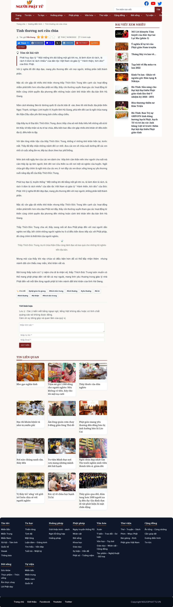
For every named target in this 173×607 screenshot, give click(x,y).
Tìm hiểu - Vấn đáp (34, 546)
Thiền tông (30, 529)
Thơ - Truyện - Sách (130, 529)
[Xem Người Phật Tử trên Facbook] (146, 3)
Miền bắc (29, 570)
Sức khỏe (5, 570)
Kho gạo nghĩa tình (27, 384)
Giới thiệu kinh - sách (59, 529)
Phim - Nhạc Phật (129, 533)
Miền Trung (6, 533)
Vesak (4, 551)
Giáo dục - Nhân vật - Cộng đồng (107, 547)
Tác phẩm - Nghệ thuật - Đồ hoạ (108, 555)
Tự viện (150, 15)
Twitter (68, 601)
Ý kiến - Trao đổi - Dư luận (107, 535)
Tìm (158, 9)
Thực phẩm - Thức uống (10, 576)
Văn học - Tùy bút (105, 541)
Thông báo (6, 555)
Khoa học (77, 542)
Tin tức (28, 15)
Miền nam (30, 579)
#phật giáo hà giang (37, 291)
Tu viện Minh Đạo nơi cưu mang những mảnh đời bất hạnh (60, 463)
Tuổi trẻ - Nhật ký (33, 551)
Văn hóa (89, 15)
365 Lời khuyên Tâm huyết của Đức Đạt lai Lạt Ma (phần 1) (143, 35)
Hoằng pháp (56, 15)
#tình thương (72, 291)
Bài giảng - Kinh (128, 538)
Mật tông (29, 538)
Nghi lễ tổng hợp (57, 533)
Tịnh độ (28, 533)
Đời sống (135, 15)
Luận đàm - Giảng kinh (36, 542)
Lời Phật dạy (7, 586)
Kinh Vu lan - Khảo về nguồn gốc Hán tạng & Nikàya (144, 78)
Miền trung (30, 574)
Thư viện (104, 15)
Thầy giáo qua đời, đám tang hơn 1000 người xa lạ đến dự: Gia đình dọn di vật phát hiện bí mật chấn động (92, 501)
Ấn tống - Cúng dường (156, 529)
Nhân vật (77, 533)
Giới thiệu (164, 15)
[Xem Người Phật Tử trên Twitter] (160, 3)
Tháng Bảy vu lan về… (143, 54)
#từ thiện (35, 296)
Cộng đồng (119, 15)
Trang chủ (18, 17)
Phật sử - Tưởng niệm (83, 555)
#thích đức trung (56, 291)
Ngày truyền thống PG (84, 529)
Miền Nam (6, 538)
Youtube (57, 601)
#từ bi (97, 291)
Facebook (45, 601)
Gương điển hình (35, 24)
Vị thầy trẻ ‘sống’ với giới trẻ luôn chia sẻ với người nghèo (30, 497)
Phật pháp (74, 15)
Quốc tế (5, 546)
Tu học (41, 15)
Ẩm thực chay (8, 582)
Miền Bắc (5, 529)
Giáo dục (77, 546)
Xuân (99, 529)
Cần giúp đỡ (150, 533)
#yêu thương (86, 291)
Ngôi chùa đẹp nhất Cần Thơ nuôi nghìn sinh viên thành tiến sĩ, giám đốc (93, 463)
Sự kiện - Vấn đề (81, 551)
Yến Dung (30, 37)
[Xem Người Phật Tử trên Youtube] (153, 3)
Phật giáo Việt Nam (130, 542)
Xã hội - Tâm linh (9, 542)
